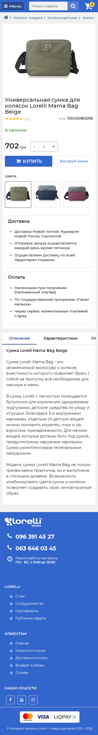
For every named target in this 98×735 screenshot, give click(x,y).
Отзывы (22, 673)
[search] (73, 6)
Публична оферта (31, 618)
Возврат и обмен (30, 665)
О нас (20, 596)
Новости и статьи (30, 651)
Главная (22, 643)
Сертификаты (27, 611)
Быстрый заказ (74, 161)
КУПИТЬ (32, 161)
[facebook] (10, 700)
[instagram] (33, 700)
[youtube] (21, 700)
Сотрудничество (30, 603)
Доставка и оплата (31, 658)
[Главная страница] (6, 17)
